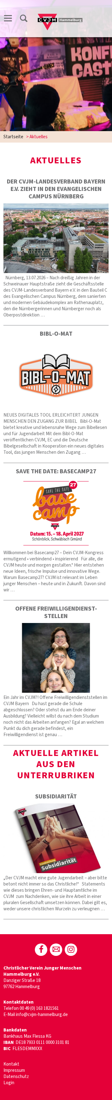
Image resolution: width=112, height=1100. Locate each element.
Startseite (13, 137)
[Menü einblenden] (8, 19)
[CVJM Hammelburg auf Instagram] (71, 949)
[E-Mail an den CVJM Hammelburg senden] (56, 949)
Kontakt (11, 1064)
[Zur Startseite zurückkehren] (60, 11)
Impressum (14, 1070)
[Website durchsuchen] (23, 19)
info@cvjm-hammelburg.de (42, 1014)
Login (8, 1083)
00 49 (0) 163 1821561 (39, 1008)
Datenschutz (16, 1076)
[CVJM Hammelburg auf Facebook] (41, 949)
